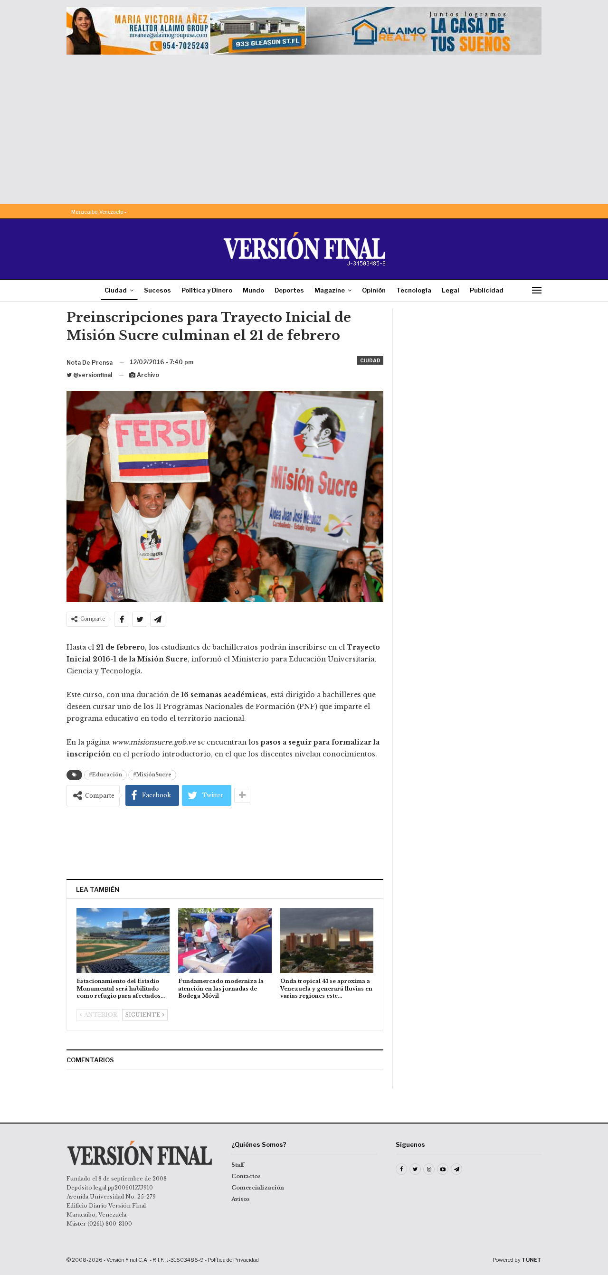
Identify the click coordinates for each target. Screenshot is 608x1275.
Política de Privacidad (233, 1259)
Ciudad (115, 290)
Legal (450, 290)
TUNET (532, 1259)
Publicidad (487, 290)
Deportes (289, 290)
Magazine (329, 290)
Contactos (246, 1176)
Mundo (253, 290)
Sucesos (157, 290)
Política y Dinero (206, 290)
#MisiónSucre (152, 775)
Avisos (240, 1199)
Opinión (374, 290)
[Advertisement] (304, 125)
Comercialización (257, 1187)
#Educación (105, 775)
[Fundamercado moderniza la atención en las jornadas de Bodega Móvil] (224, 940)
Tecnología (413, 290)
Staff (237, 1165)
